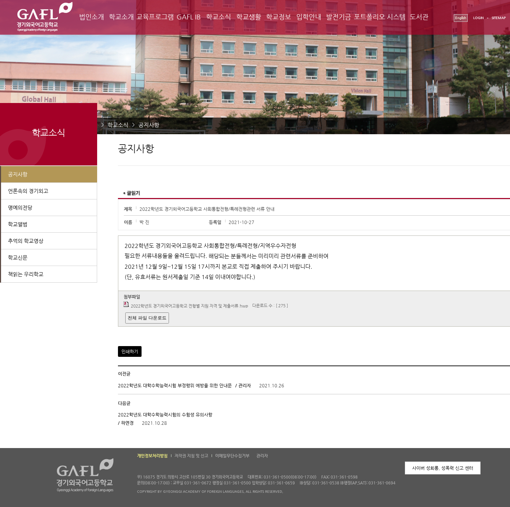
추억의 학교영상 (25, 241)
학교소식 (218, 16)
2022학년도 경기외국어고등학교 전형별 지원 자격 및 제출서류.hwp (189, 305)
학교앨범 (17, 224)
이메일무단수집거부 (232, 455)
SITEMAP (499, 18)
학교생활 (248, 16)
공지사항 (148, 125)
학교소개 (121, 16)
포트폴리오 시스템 (380, 16)
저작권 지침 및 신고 (191, 455)
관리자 (262, 455)
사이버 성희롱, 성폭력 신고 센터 (442, 468)
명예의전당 (20, 207)
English (460, 18)
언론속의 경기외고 (28, 191)
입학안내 (308, 16)
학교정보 (278, 16)
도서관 (419, 16)
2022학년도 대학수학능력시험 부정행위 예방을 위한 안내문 (175, 385)
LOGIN (478, 18)
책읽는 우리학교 (25, 274)
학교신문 (17, 257)
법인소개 (91, 16)
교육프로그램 (155, 16)
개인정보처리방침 (152, 455)
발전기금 (338, 16)
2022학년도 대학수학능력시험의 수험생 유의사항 (165, 414)
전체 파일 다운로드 (147, 317)
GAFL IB (189, 16)
